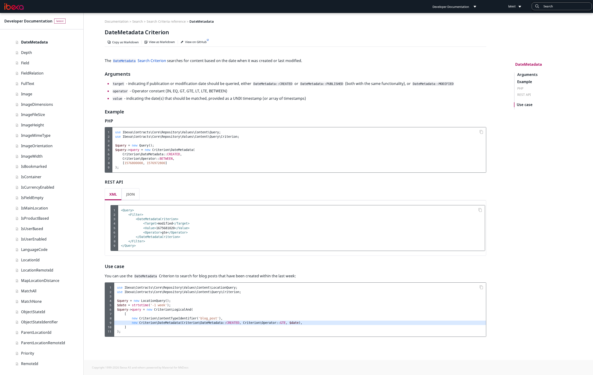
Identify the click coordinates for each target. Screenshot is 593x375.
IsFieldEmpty (32, 197)
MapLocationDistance (40, 280)
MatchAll (28, 291)
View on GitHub (196, 42)
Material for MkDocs (175, 367)
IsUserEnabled (34, 239)
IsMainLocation (34, 208)
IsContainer (31, 176)
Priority (27, 353)
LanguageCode (34, 249)
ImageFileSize (33, 114)
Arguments (527, 74)
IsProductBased (35, 218)
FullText (27, 83)
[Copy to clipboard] (481, 132)
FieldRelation (32, 73)
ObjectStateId (33, 311)
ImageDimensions (37, 104)
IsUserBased (32, 228)
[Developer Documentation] (14, 6)
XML (113, 194)
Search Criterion (139, 60)
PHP (520, 88)
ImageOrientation (37, 145)
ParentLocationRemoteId (43, 342)
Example (524, 81)
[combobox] (562, 6)
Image (26, 94)
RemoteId (29, 363)
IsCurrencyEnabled (37, 187)
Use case (525, 104)
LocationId (30, 259)
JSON (130, 194)
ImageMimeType (35, 135)
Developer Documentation (28, 21)
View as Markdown (162, 42)
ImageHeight (32, 125)
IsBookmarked (34, 166)
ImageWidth (32, 156)
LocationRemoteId (37, 270)
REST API (524, 95)
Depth (26, 52)
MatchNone (31, 301)
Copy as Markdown (125, 42)
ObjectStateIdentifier (39, 322)
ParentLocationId (36, 332)
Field (25, 63)
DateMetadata (34, 42)
